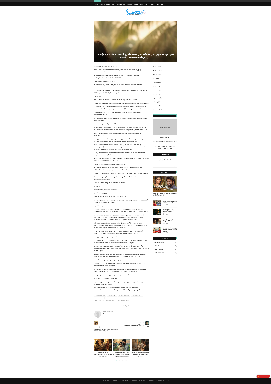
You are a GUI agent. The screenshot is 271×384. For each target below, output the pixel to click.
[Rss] (176, 1)
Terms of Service (121, 4)
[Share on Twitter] (126, 306)
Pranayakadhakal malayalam (139, 298)
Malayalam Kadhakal (112, 295)
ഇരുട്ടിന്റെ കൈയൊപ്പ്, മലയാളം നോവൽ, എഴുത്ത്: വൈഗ (116, 1)
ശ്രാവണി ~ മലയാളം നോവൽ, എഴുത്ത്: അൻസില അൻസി (165, 194)
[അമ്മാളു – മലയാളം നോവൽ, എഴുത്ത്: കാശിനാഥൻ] (157, 221)
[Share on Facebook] (125, 306)
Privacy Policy (159, 4)
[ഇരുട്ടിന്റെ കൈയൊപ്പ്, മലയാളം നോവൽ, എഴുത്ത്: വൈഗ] (157, 212)
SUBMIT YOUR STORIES (105, 4)
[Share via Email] (129, 306)
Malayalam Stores (99, 298)
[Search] (176, 4)
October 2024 (157, 94)
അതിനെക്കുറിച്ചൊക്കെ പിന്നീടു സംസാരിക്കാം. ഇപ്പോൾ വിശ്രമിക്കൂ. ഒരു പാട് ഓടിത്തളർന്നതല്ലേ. (121, 354)
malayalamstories (132, 60)
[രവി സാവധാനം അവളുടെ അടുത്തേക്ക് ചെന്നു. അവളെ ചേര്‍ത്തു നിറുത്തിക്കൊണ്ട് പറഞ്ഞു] (103, 345)
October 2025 (157, 74)
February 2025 (157, 82)
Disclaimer (129, 4)
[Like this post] (123, 306)
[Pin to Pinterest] (128, 306)
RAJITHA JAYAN (98, 300)
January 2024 (157, 106)
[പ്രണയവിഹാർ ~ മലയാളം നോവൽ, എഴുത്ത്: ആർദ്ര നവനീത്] (157, 230)
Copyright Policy (138, 4)
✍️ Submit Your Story (263, 376)
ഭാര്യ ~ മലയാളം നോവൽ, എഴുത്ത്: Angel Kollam (170, 202)
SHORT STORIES (165, 249)
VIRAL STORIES (165, 253)
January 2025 (157, 86)
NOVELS (165, 246)
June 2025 (156, 78)
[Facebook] (164, 1)
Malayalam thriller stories (125, 298)
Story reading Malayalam (108, 300)
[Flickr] (171, 1)
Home (96, 4)
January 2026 (157, 66)
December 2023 (157, 110)
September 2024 (157, 98)
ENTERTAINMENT (165, 242)
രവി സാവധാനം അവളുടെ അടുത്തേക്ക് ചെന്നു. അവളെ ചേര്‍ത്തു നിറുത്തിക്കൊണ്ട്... (103, 354)
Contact (147, 4)
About (152, 4)
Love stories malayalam (100, 295)
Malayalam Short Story (137, 295)
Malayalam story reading (110, 298)
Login (113, 4)
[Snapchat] (174, 1)
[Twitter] (166, 1)
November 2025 (157, 70)
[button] (102, 1)
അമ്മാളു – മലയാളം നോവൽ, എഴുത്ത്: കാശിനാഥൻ (168, 220)
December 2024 (157, 90)
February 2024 (157, 102)
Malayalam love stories (124, 295)
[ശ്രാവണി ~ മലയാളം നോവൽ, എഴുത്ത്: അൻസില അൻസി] (165, 184)
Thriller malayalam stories (123, 300)
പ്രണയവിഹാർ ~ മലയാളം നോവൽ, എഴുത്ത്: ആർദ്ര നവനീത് (170, 229)
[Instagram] (167, 1)
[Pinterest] (169, 1)
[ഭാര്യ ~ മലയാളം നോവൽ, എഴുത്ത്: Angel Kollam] (157, 203)
